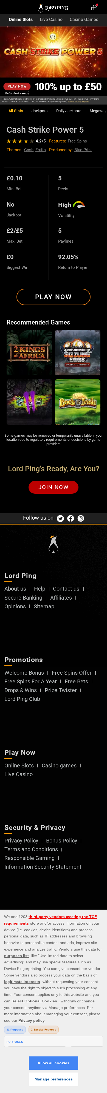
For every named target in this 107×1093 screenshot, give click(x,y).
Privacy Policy (21, 841)
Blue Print (83, 149)
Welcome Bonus (24, 673)
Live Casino (51, 19)
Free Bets (76, 682)
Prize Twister (61, 690)
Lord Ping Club (22, 699)
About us (15, 589)
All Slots (16, 111)
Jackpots (39, 111)
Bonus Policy (61, 841)
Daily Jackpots (68, 111)
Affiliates (61, 598)
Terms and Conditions (31, 850)
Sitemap (44, 607)
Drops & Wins (20, 690)
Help (39, 589)
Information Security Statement (42, 867)
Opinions (15, 607)
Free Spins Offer (72, 673)
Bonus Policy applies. (78, 101)
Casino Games (84, 19)
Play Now (53, 297)
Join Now (53, 487)
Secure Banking (23, 598)
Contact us (66, 589)
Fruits (40, 149)
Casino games (59, 766)
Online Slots (21, 19)
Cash (28, 149)
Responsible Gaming (29, 858)
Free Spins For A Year (30, 682)
